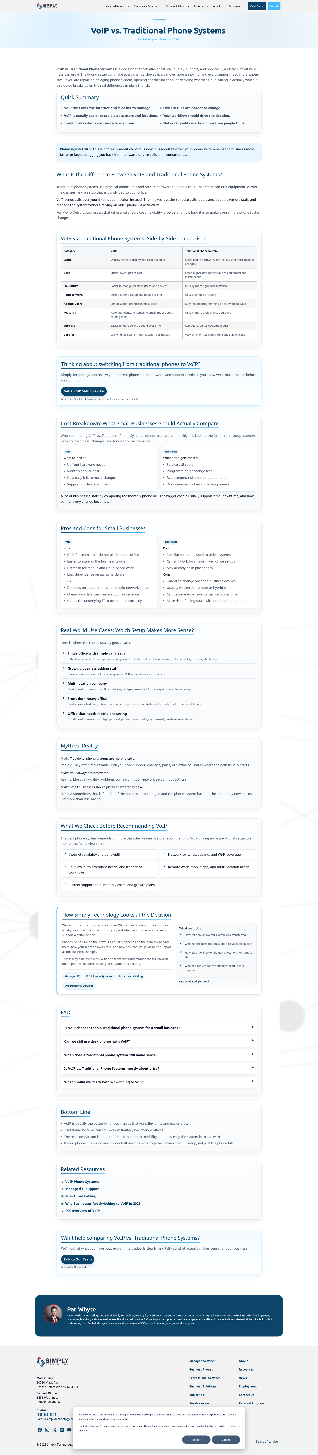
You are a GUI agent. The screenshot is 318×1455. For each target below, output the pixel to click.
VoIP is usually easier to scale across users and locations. (111, 115)
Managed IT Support (82, 1189)
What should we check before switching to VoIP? (104, 1082)
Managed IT (72, 976)
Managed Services (115, 6)
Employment (248, 1386)
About (216, 6)
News (243, 1378)
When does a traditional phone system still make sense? (110, 1055)
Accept (196, 1439)
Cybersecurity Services (79, 985)
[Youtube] (69, 1430)
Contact (274, 6)
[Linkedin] (62, 1430)
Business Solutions (176, 6)
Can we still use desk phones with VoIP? (97, 1041)
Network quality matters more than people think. (204, 123)
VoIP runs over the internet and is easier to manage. (107, 108)
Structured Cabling (131, 976)
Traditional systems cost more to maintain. (99, 123)
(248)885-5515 (46, 1414)
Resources (234, 6)
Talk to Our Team (78, 1259)
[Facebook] (40, 1430)
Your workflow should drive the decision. (196, 115)
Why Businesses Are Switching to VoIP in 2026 (102, 1203)
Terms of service (267, 1441)
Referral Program (251, 1403)
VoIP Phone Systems (99, 976)
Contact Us (246, 1394)
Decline (226, 1439)
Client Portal (257, 6)
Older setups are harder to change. (192, 108)
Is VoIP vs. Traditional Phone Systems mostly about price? (111, 1068)
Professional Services (145, 6)
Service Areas (199, 1403)
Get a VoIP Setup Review (84, 391)
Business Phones (201, 1369)
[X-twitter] (54, 1430)
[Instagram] (47, 1430)
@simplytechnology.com (60, 1419)
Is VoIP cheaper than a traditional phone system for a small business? (122, 1028)
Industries (199, 6)
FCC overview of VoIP (82, 1210)
